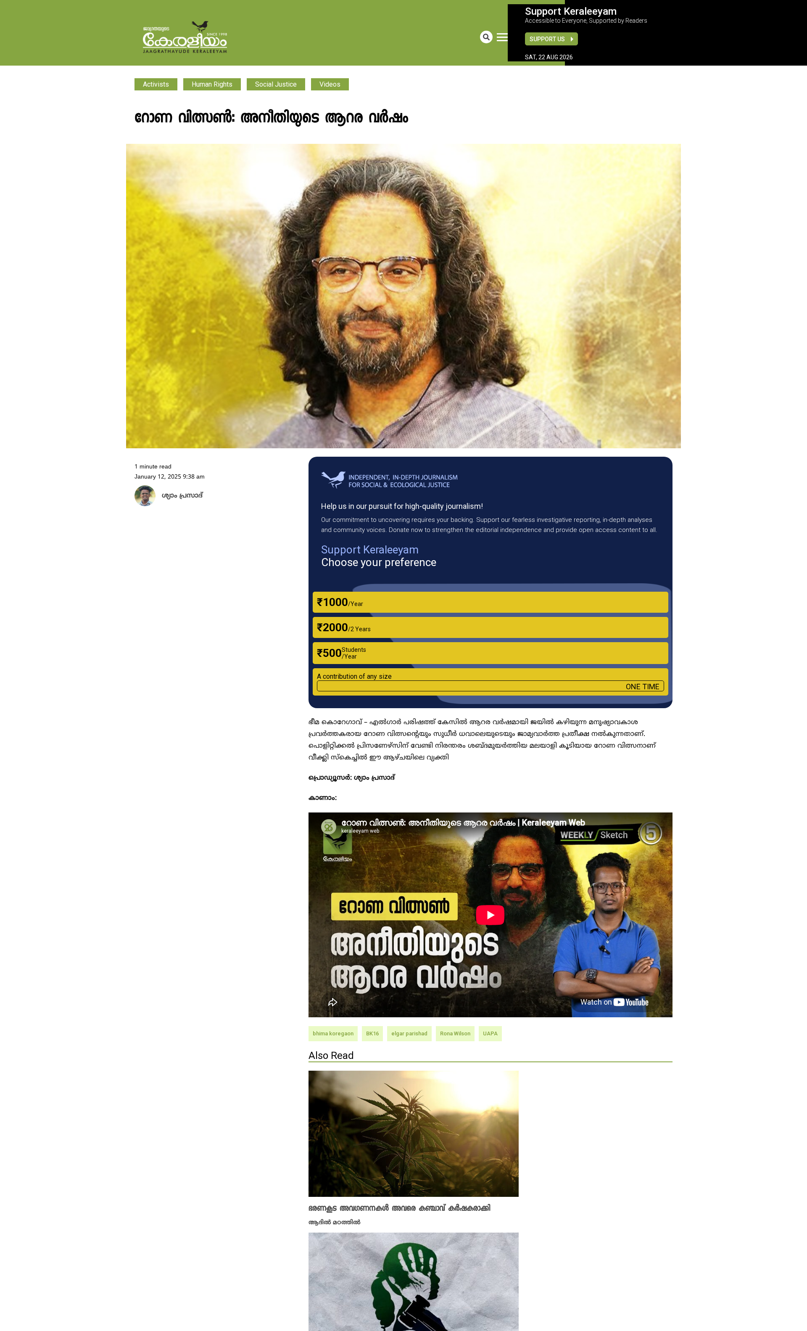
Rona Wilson (455, 1033)
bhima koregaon (333, 1033)
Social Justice (276, 84)
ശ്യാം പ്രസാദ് (178, 496)
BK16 (372, 1033)
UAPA (490, 1033)
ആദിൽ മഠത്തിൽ (335, 1221)
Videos (329, 84)
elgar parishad (409, 1033)
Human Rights (212, 84)
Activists (156, 84)
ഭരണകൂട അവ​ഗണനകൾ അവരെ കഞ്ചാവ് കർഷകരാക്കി (399, 1208)
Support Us (547, 39)
